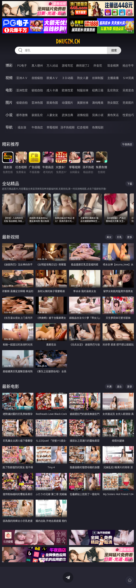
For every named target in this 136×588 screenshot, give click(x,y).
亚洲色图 (37, 103)
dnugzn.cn (68, 41)
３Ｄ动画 (67, 78)
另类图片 (128, 103)
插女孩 (22, 127)
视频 (9, 77)
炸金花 (98, 65)
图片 (9, 102)
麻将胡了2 (82, 65)
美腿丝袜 (82, 103)
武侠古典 (67, 115)
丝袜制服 (97, 78)
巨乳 (119, 237)
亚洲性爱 (22, 90)
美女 (109, 237)
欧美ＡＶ (52, 78)
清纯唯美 (97, 103)
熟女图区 (113, 103)
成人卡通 (52, 90)
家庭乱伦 (37, 115)
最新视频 (10, 237)
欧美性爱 (67, 90)
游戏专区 (67, 65)
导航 (9, 127)
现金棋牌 (113, 65)
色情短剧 (97, 127)
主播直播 (113, 78)
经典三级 (97, 90)
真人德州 (37, 65)
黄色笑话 (113, 115)
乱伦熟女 (113, 90)
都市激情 (22, 115)
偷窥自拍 (22, 103)
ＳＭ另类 (128, 78)
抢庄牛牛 (128, 65)
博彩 (9, 65)
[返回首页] (129, 580)
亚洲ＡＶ (22, 78)
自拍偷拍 (37, 78)
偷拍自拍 (37, 90)
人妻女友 (52, 115)
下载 (129, 183)
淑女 (119, 386)
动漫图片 (67, 103)
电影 (9, 90)
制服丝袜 (82, 90)
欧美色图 (52, 103)
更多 (129, 237)
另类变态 (128, 90)
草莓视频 (52, 127)
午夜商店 (37, 127)
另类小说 (97, 115)
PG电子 (22, 65)
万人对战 (52, 65)
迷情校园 (82, 115)
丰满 (109, 386)
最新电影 (10, 386)
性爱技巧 (128, 115)
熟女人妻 (82, 78)
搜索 (114, 50)
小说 (9, 115)
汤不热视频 (67, 127)
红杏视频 (82, 127)
